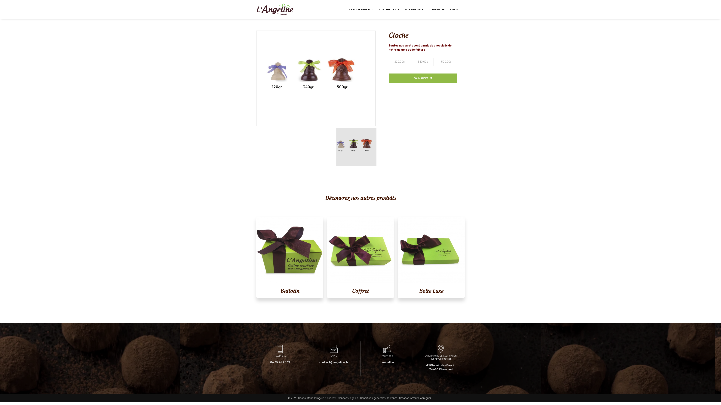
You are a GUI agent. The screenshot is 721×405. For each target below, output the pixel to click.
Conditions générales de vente (378, 398)
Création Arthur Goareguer (415, 398)
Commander (437, 9)
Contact (456, 9)
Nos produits (414, 9)
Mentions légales (348, 398)
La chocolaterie (359, 9)
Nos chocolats (389, 9)
